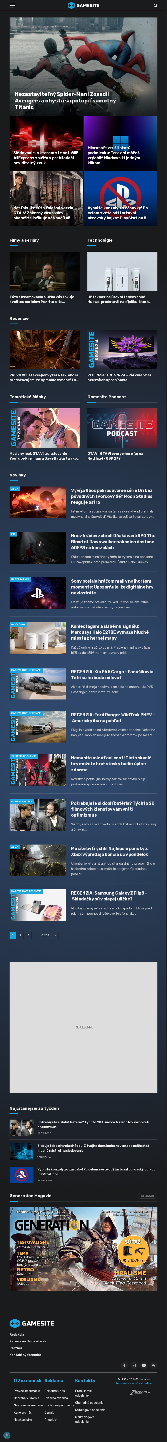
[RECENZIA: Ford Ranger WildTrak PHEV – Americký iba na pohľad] (38, 727)
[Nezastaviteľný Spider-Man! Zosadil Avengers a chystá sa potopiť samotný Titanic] (83, 66)
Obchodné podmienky (60, 1405)
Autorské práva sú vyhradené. (134, 1383)
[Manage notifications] (6, 1435)
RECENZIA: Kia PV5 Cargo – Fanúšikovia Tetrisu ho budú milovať (112, 674)
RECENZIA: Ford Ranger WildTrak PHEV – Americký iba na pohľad (113, 717)
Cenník (49, 1412)
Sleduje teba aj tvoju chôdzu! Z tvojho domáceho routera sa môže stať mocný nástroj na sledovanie (93, 1148)
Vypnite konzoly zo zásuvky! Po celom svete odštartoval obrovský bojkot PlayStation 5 (118, 213)
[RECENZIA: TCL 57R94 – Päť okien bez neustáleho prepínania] (122, 349)
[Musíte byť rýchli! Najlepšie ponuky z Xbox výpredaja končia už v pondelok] (38, 860)
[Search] (155, 5)
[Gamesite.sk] (83, 5)
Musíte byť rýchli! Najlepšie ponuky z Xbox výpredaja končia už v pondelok (109, 851)
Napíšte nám (23, 1420)
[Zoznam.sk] (141, 1393)
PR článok (18, 624)
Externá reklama (56, 1398)
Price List (51, 1420)
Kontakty (85, 1380)
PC (13, 534)
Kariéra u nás (23, 1412)
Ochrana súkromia (26, 1398)
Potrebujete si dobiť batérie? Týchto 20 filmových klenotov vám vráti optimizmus (112, 809)
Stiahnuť (147, 1196)
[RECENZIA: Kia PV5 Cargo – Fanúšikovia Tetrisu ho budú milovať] (38, 683)
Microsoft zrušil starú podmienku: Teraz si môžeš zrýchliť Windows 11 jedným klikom (114, 155)
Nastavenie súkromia (28, 1405)
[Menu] (12, 5)
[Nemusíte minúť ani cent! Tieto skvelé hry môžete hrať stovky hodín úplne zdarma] (38, 770)
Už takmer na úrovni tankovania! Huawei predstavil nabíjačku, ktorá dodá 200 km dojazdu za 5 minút (118, 299)
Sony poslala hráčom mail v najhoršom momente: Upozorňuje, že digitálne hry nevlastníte (112, 586)
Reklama (54, 1380)
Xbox (14, 488)
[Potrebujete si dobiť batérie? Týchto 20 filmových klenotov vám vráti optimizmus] (38, 815)
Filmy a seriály (21, 801)
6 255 (45, 935)
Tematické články (24, 756)
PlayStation (20, 579)
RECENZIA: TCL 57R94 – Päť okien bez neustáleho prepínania (119, 377)
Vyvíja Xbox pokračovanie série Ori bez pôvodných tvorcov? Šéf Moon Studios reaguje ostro (111, 496)
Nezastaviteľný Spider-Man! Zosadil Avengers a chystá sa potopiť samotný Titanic (65, 100)
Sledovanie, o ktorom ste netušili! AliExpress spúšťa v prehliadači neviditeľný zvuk (45, 158)
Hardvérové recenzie (26, 670)
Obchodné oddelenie (89, 1403)
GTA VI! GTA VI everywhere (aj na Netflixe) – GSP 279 (115, 456)
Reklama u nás (55, 1391)
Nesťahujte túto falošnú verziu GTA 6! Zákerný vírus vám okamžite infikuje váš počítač (43, 213)
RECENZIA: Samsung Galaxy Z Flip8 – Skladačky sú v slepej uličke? (109, 896)
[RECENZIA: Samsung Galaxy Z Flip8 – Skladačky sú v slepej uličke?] (38, 905)
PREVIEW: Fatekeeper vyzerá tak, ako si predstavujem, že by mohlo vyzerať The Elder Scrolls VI (44, 378)
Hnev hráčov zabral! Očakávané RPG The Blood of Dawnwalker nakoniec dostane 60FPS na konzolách (113, 541)
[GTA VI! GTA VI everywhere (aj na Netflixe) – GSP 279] (122, 428)
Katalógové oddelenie (90, 1410)
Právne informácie (27, 1391)
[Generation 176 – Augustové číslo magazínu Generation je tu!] (83, 1249)
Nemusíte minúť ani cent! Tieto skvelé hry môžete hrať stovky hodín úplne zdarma (111, 763)
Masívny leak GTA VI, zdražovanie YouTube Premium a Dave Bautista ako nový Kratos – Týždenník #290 (43, 456)
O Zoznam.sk (28, 1380)
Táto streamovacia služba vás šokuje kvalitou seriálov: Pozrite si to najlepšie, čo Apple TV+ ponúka (42, 299)
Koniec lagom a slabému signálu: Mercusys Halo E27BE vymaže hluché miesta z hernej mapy (110, 632)
